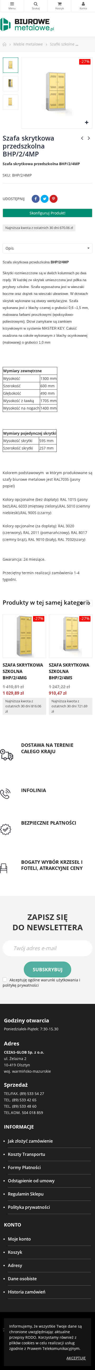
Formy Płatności (24, 1167)
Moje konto (19, 1239)
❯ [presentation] (89, 603)
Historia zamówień (26, 1292)
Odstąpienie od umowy (31, 1181)
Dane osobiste (22, 1279)
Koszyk (15, 1252)
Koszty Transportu (26, 1154)
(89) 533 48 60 (24, 1106)
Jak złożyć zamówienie (30, 1141)
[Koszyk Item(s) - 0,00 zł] (60, 6)
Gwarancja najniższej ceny (47, 875)
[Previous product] (82, 138)
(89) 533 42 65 (24, 1099)
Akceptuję (76, 1357)
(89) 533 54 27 (32, 1093)
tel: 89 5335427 (36, 796)
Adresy (15, 1265)
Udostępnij (36, 199)
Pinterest (54, 199)
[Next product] (89, 138)
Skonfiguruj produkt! (47, 212)
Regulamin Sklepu (26, 1194)
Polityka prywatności (29, 1207)
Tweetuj (45, 199)
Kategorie (12, 6)
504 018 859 (32, 1112)
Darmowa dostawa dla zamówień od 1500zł (54, 761)
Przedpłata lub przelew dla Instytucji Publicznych (47, 833)
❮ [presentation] (81, 603)
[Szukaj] (36, 6)
